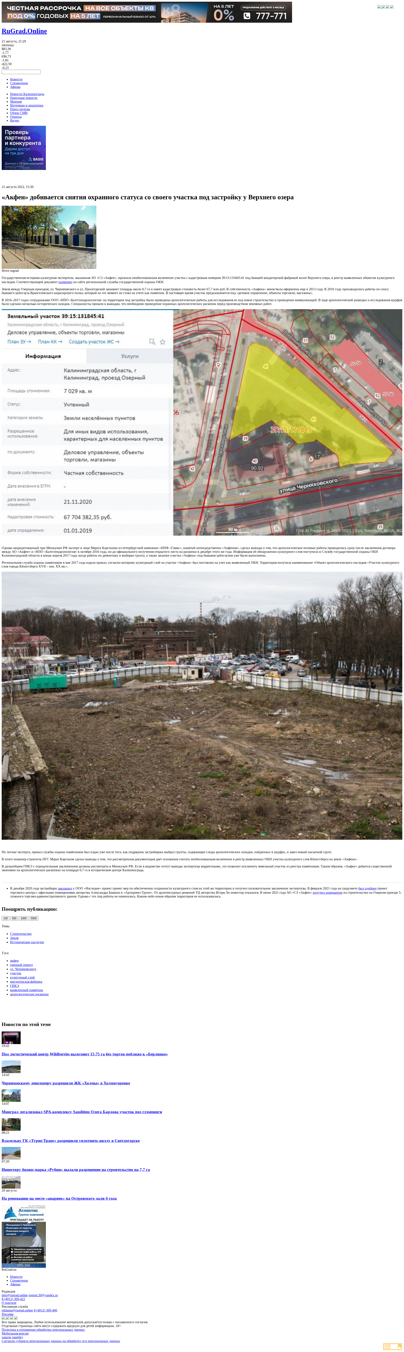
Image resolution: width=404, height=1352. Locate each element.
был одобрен (367, 888)
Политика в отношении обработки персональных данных (43, 1329)
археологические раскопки (29, 994)
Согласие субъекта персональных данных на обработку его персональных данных (61, 1341)
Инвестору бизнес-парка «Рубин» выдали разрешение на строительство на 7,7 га (76, 1169)
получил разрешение (328, 892)
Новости (16, 79)
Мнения (16, 101)
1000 (24, 918)
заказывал (65, 888)
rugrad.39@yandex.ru (43, 1295)
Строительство (21, 933)
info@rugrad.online (15, 1295)
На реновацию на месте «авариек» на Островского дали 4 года (59, 1198)
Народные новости (23, 98)
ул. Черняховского (23, 969)
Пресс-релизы (20, 109)
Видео (14, 120)
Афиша (15, 87)
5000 (34, 918)
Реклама (7, 1314)
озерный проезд (21, 965)
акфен (14, 960)
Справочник (19, 83)
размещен (65, 282)
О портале (9, 1303)
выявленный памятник (26, 990)
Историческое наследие (27, 942)
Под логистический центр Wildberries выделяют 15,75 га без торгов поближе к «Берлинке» (85, 1054)
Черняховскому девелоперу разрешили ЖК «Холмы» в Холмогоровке (66, 1083)
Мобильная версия (15, 1333)
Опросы (16, 116)
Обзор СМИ (19, 113)
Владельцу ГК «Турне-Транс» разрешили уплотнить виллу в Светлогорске (71, 1140)
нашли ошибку (12, 1337)
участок (15, 973)
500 (14, 918)
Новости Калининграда (27, 94)
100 (5, 918)
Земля (14, 938)
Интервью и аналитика (26, 105)
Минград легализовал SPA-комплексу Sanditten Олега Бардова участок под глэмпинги (82, 1112)
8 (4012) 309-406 (45, 1310)
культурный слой (22, 977)
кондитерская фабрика (26, 981)
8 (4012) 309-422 (13, 1299)
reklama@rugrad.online (17, 1310)
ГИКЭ (14, 986)
